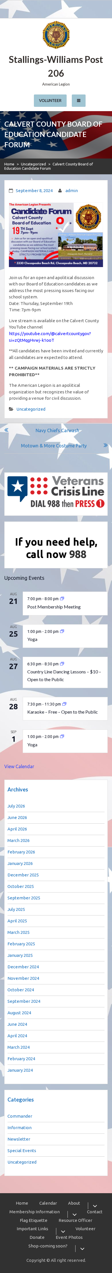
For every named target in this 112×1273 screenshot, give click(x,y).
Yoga (32, 639)
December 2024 (23, 966)
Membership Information (34, 1211)
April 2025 (17, 920)
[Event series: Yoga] (62, 631)
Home (9, 164)
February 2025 (21, 943)
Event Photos (69, 1237)
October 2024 (20, 989)
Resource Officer (75, 1220)
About (74, 1203)
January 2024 (20, 1070)
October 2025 (20, 886)
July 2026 (16, 805)
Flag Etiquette (33, 1220)
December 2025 (23, 874)
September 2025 (23, 897)
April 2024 (17, 1035)
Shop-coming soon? (47, 1245)
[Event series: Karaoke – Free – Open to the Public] (64, 704)
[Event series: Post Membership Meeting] (62, 598)
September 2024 (23, 1001)
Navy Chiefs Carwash (57, 430)
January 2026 (20, 863)
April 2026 (17, 828)
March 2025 (18, 932)
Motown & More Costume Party (54, 445)
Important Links (32, 1228)
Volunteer (50, 100)
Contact (95, 1211)
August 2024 (19, 1012)
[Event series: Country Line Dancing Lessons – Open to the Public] (62, 664)
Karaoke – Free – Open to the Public (62, 711)
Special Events (21, 1150)
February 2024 (21, 1058)
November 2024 (23, 978)
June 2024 (17, 1024)
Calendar (48, 1203)
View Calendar (19, 766)
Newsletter (18, 1139)
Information (19, 1127)
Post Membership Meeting (54, 606)
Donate (37, 1237)
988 (77, 554)
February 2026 (21, 851)
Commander (19, 1116)
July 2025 (16, 909)
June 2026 (17, 817)
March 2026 (18, 840)
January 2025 (20, 955)
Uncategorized (33, 164)
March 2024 (18, 1047)
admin (71, 190)
